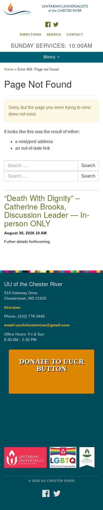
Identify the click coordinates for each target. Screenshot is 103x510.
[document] (51, 163)
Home (8, 69)
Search (54, 34)
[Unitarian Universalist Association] (26, 457)
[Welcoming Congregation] (64, 457)
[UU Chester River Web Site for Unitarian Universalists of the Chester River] (51, 9)
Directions (30, 34)
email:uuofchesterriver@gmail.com (36, 325)
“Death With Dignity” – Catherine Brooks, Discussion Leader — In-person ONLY (46, 210)
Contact (74, 34)
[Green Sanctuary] (87, 457)
